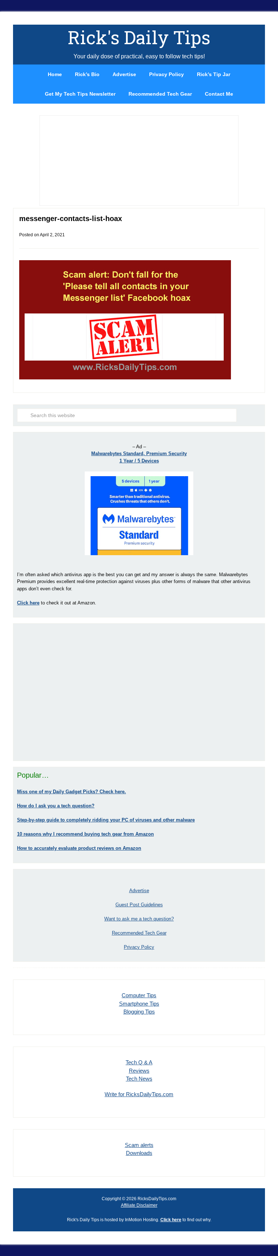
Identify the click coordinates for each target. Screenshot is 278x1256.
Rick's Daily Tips (139, 37)
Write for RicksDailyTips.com (139, 1094)
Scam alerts (139, 1145)
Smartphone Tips (139, 1004)
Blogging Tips (139, 1011)
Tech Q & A (139, 1062)
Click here (170, 1219)
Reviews (139, 1071)
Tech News (139, 1079)
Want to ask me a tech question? (139, 919)
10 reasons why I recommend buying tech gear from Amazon (85, 834)
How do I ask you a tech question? (55, 805)
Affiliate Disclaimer (139, 1205)
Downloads (139, 1153)
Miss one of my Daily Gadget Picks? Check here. (71, 791)
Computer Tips (139, 995)
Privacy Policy (139, 947)
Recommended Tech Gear (139, 933)
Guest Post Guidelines (139, 904)
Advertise (139, 890)
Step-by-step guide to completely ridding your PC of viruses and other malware (106, 820)
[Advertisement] (139, 692)
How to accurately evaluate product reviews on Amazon (79, 848)
